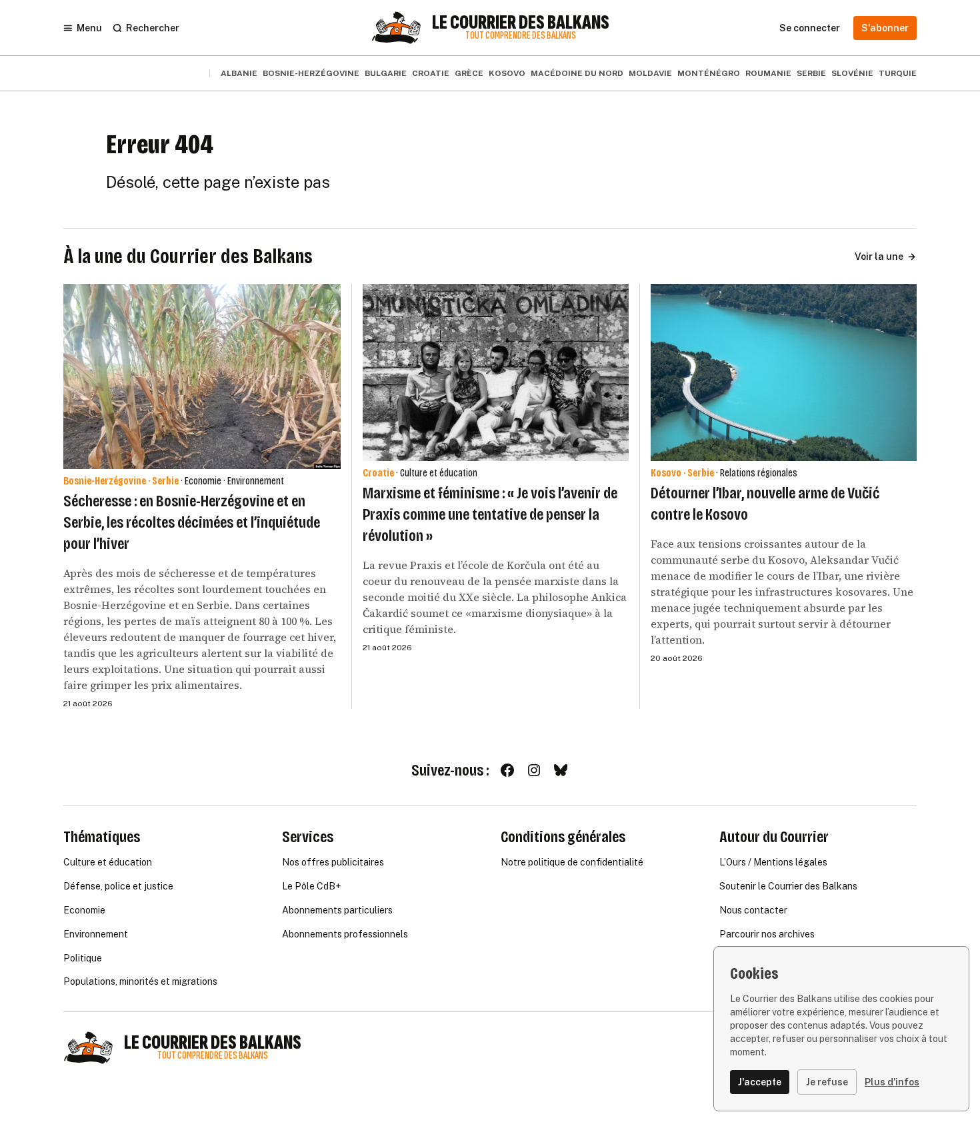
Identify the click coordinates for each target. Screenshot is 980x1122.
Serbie (811, 73)
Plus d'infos (892, 1082)
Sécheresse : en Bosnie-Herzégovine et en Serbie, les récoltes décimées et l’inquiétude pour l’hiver (191, 522)
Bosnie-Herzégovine (311, 73)
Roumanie (768, 73)
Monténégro (708, 73)
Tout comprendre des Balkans (520, 35)
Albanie (239, 73)
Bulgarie (386, 73)
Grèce (469, 73)
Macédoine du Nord (577, 73)
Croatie (430, 73)
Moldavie (650, 73)
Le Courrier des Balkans (520, 23)
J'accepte (759, 1082)
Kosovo (507, 73)
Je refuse (827, 1082)
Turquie (898, 73)
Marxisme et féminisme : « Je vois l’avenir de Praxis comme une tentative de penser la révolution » (490, 514)
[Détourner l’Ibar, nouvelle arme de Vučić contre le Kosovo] (784, 372)
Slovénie (852, 73)
